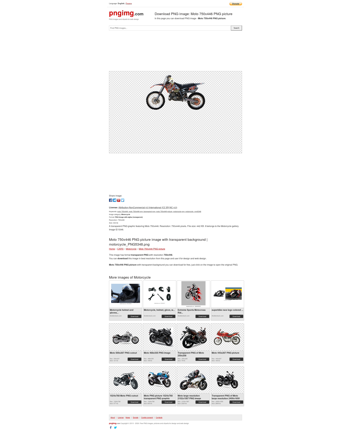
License (121, 417)
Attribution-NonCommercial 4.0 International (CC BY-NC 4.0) (147, 207)
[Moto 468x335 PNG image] (159, 337)
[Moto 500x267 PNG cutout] (125, 337)
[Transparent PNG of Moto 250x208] (193, 337)
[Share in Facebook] (110, 200)
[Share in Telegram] (114, 200)
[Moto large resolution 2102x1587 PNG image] (193, 380)
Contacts (159, 417)
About (113, 417)
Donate (135, 417)
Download (134, 316)
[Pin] (118, 200)
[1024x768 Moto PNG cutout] (125, 380)
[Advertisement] (175, 52)
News (128, 417)
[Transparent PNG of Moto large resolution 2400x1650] (227, 379)
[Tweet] (122, 200)
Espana (129, 3)
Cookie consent (147, 417)
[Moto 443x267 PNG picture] (227, 337)
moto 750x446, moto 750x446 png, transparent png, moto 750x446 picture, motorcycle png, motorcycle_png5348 (159, 211)
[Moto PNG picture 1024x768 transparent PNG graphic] (159, 380)
